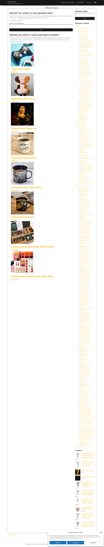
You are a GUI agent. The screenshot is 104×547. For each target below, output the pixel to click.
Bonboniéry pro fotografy (86, 269)
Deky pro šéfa (83, 349)
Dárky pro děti (81, 113)
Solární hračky (84, 119)
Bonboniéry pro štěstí (85, 191)
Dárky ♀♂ (79, 186)
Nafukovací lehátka (85, 43)
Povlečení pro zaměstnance (86, 431)
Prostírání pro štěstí (84, 205)
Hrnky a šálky (84, 65)
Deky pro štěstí (83, 193)
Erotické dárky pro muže (87, 143)
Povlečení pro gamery (85, 297)
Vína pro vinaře (83, 400)
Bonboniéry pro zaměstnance (87, 419)
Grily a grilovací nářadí (86, 41)
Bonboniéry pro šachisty (85, 326)
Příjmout (58, 542)
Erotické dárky (83, 141)
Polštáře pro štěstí (84, 201)
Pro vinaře (80, 388)
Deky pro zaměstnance (85, 421)
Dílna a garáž (84, 39)
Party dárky (82, 160)
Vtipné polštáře (85, 61)
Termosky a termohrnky (87, 86)
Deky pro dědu (83, 250)
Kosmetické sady (84, 152)
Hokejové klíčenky (84, 312)
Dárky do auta (83, 30)
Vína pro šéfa (83, 359)
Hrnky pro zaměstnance (85, 423)
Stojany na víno (85, 84)
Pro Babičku (81, 219)
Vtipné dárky (83, 178)
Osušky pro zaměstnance (86, 427)
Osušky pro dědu (84, 254)
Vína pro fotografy (84, 285)
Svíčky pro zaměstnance (86, 435)
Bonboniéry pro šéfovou (85, 363)
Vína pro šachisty (84, 343)
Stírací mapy (83, 174)
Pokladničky (84, 59)
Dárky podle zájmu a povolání (85, 104)
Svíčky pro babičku (84, 232)
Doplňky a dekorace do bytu (86, 47)
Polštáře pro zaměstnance (86, 429)
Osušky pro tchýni (84, 384)
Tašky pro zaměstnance (86, 437)
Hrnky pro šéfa (83, 351)
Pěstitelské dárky (84, 162)
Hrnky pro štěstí (83, 195)
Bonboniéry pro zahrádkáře (86, 404)
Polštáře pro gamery (85, 295)
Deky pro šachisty (84, 328)
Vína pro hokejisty (84, 322)
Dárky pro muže (82, 121)
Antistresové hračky (84, 131)
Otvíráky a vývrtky (85, 76)
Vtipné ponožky (83, 184)
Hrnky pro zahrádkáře (85, 408)
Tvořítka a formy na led (86, 90)
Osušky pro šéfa (84, 353)
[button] (101, 532)
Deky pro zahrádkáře (85, 406)
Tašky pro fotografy (84, 281)
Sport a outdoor (83, 172)
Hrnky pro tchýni (84, 382)
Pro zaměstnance (82, 418)
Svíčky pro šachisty (84, 338)
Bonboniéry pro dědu (85, 246)
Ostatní (81, 197)
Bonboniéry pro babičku (85, 221)
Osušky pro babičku (84, 228)
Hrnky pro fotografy (84, 273)
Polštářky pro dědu (84, 256)
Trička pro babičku (84, 240)
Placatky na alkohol (84, 164)
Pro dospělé (80, 2)
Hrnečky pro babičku (85, 226)
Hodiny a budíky (85, 51)
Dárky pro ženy (81, 125)
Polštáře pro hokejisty (85, 318)
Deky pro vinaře (83, 392)
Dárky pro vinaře (84, 111)
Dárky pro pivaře (84, 110)
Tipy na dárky (81, 127)
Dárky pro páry (81, 123)
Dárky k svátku (83, 100)
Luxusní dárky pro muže (87, 158)
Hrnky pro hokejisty (84, 314)
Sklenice (83, 78)
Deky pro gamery (84, 289)
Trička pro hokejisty (84, 320)
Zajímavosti (14, 535)
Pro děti (89, 2)
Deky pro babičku (84, 225)
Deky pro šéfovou (84, 365)
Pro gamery (81, 287)
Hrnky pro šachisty (84, 330)
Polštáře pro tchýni (84, 386)
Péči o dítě (79, 447)
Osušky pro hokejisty (85, 316)
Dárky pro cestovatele (85, 106)
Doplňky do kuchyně (84, 63)
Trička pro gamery (84, 301)
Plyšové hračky (85, 117)
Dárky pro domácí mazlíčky (86, 45)
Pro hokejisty (81, 306)
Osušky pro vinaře (84, 396)
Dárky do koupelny (84, 35)
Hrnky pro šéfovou (84, 367)
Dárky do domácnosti (83, 28)
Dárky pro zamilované (85, 139)
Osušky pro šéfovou (84, 369)
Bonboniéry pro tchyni (85, 379)
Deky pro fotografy (84, 271)
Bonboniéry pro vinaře (85, 390)
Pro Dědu (80, 244)
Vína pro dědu (83, 265)
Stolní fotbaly (83, 176)
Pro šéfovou (81, 361)
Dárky (78, 26)
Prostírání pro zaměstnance (86, 433)
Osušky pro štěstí (84, 199)
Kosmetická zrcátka (86, 53)
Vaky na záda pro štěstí (85, 215)
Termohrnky (86, 88)
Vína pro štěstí (83, 217)
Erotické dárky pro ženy (87, 145)
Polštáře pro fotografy (85, 277)
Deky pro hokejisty (84, 310)
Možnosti (93, 542)
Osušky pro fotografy (85, 275)
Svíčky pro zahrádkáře (85, 414)
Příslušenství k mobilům (85, 166)
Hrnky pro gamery (84, 291)
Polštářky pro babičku (85, 230)
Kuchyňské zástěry (85, 67)
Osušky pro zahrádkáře (85, 410)
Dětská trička (84, 303)
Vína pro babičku (84, 242)
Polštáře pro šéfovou (85, 371)
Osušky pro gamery (84, 293)
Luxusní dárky (83, 156)
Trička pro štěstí (84, 209)
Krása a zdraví (83, 154)
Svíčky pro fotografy (84, 279)
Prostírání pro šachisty (85, 336)
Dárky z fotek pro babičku (86, 223)
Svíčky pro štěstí (84, 207)
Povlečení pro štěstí (84, 203)
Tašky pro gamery (84, 299)
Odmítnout (75, 542)
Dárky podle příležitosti (83, 92)
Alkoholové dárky (84, 129)
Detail (16, 72)
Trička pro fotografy (67, 2)
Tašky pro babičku (84, 238)
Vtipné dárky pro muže (86, 180)
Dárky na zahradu (84, 37)
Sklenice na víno (87, 82)
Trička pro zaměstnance (86, 439)
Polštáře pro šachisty (85, 334)
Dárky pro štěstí (82, 188)
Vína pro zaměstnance (85, 445)
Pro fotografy (81, 267)
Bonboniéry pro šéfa (84, 347)
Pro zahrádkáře (82, 402)
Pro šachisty (81, 324)
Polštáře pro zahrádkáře (85, 412)
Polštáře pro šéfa (84, 355)
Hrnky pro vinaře (84, 394)
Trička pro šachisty (84, 342)
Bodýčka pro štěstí (84, 189)
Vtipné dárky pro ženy (86, 182)
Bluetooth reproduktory (86, 168)
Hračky (81, 115)
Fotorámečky (84, 49)
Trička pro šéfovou (84, 373)
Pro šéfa (80, 345)
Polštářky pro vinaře (84, 398)
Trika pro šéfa (83, 357)
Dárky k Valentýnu (84, 102)
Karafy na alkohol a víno (87, 72)
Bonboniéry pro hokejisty (86, 308)
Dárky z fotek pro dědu (85, 248)
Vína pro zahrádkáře (84, 416)
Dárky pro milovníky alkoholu (86, 108)
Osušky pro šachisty (85, 332)
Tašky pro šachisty (84, 340)
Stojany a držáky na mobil (87, 170)
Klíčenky (82, 150)
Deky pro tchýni (83, 380)
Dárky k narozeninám (85, 94)
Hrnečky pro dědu (84, 252)
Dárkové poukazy (84, 137)
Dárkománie (11, 2)
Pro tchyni (80, 377)
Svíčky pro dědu (83, 258)
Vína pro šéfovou (84, 375)
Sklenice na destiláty (88, 80)
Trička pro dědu (83, 264)
